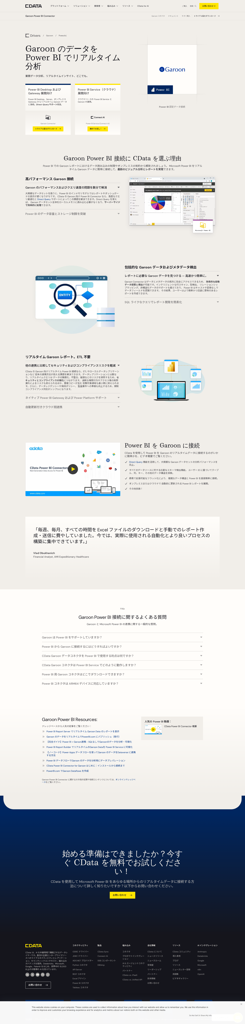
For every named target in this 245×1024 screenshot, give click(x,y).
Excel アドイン (79, 978)
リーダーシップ (154, 969)
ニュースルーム (154, 960)
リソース (176, 965)
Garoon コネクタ (158, 16)
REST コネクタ (79, 974)
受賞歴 (150, 965)
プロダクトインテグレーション (133, 957)
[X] (32, 975)
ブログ (176, 960)
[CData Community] (48, 975)
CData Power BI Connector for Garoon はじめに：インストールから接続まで (86, 765)
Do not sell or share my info (200, 1015)
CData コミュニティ (182, 951)
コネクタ (126, 951)
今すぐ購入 (186, 16)
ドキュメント (173, 16)
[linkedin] (27, 975)
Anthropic (202, 951)
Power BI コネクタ (81, 983)
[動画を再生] (73, 469)
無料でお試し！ (96, 129)
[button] (72, 186)
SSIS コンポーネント (107, 960)
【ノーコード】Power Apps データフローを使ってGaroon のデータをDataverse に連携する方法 (91, 754)
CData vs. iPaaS (129, 975)
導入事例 (176, 956)
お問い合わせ (207, 6)
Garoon (49, 35)
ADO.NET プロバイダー (83, 960)
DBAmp (101, 965)
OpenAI (201, 974)
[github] (43, 975)
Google (201, 960)
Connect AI (103, 956)
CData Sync (103, 951)
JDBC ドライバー (80, 956)
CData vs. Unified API (132, 979)
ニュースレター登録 (181, 969)
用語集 (176, 974)
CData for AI (143, 6)
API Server (77, 969)
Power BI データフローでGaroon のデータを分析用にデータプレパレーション (86, 760)
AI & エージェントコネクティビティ (133, 964)
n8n (199, 969)
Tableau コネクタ (80, 987)
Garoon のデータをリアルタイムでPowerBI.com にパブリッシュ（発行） (84, 736)
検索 (191, 6)
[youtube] (38, 975)
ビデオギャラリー (180, 978)
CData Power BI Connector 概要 (180, 726)
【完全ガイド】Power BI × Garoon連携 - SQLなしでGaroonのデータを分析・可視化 (89, 741)
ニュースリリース (155, 956)
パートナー (127, 970)
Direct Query (44, 199)
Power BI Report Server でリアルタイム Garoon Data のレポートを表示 (83, 731)
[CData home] (35, 6)
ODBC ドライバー (81, 951)
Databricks (203, 956)
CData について (154, 951)
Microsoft (202, 965)
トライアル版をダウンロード (205, 16)
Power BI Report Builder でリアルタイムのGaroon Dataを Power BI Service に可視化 (90, 747)
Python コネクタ (80, 965)
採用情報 (151, 978)
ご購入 (184, 6)
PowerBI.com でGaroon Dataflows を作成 (68, 770)
